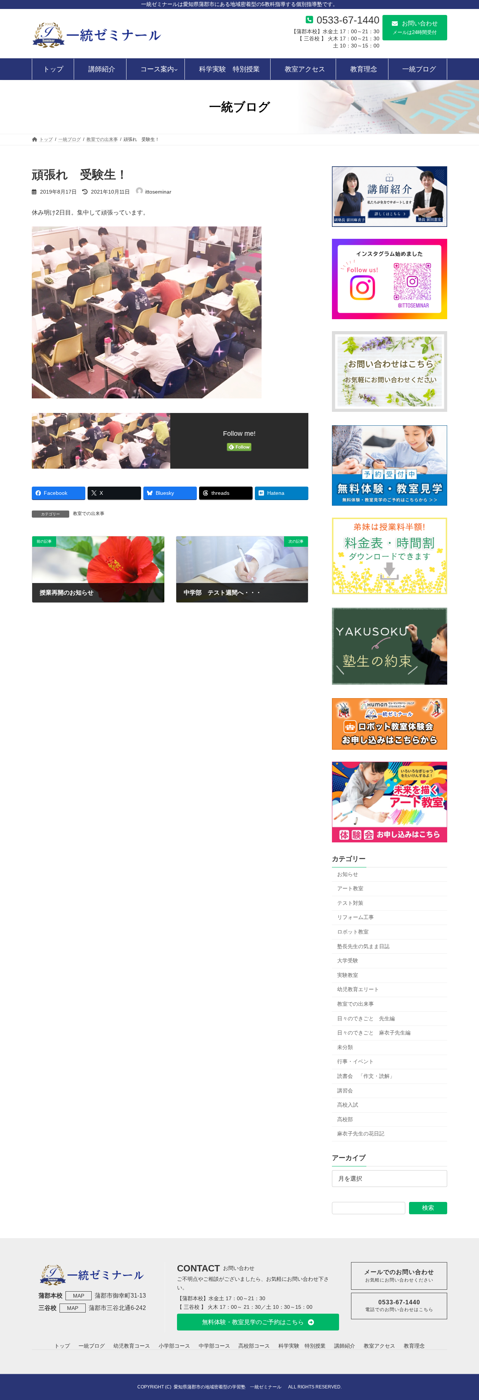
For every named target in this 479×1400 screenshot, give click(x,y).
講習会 (345, 1091)
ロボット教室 (353, 932)
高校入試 (347, 1105)
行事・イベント (355, 1062)
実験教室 (347, 975)
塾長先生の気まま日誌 (363, 946)
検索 (428, 1208)
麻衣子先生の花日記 (360, 1134)
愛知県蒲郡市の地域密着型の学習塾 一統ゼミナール (230, 1387)
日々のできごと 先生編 (366, 1018)
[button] (414, 27)
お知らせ (347, 874)
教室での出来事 (88, 513)
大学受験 (347, 960)
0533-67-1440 (348, 20)
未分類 (345, 1047)
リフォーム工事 (355, 918)
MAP (78, 1296)
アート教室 (350, 888)
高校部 (345, 1119)
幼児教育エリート (358, 990)
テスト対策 (350, 903)
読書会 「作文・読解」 (366, 1076)
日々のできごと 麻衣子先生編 (374, 1033)
